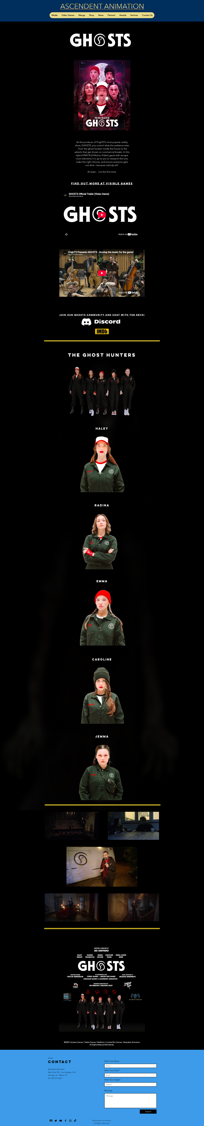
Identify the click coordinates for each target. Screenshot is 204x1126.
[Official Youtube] (60, 1120)
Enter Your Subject (112, 1080)
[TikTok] (75, 1120)
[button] (55, 15)
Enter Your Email (111, 1070)
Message (108, 1091)
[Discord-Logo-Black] (50, 1120)
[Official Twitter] (55, 1120)
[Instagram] (70, 1120)
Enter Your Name (111, 1061)
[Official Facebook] (65, 1120)
